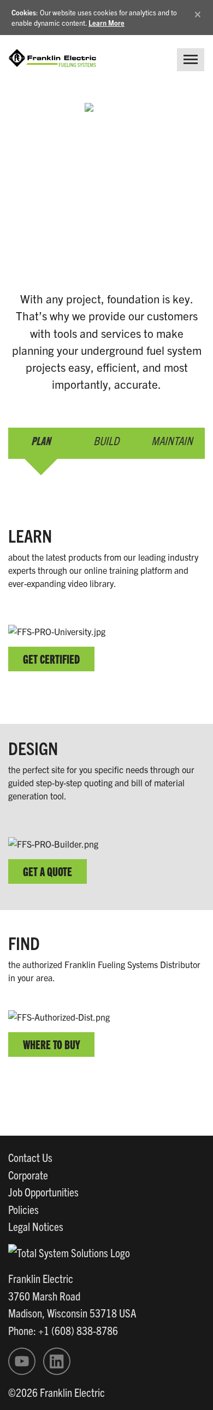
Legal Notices (35, 1226)
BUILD (106, 440)
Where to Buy (51, 1044)
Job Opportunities (43, 1191)
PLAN (40, 440)
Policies (23, 1209)
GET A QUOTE (47, 871)
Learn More (106, 22)
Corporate (28, 1174)
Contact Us (30, 1157)
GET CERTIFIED (51, 658)
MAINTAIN (172, 440)
